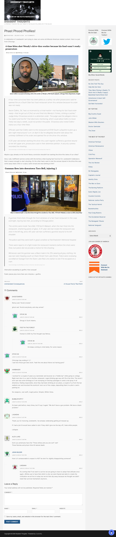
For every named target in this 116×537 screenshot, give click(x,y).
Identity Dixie (93, 179)
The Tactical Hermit (95, 204)
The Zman (91, 131)
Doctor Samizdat (94, 126)
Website (62, 508)
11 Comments (30, 35)
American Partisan (94, 142)
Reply (81, 299)
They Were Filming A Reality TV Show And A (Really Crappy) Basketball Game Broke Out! (99, 92)
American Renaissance (96, 146)
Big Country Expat (94, 114)
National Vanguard (94, 225)
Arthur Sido (9, 35)
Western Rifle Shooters (96, 122)
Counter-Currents (94, 196)
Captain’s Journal (94, 175)
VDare (90, 150)
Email (34, 508)
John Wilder (17, 452)
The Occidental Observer (96, 217)
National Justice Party (96, 200)
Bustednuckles (93, 208)
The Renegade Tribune (96, 221)
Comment (8, 492)
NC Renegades (93, 171)
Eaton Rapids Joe (94, 192)
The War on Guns (94, 183)
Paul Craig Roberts (94, 213)
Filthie (90, 167)
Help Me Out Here (94, 87)
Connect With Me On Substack (105, 267)
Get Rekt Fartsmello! (95, 104)
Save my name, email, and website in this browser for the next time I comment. (33, 516)
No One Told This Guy (95, 84)
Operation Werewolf (95, 158)
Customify (39, 533)
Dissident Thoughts (17, 21)
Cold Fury (91, 154)
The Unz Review (94, 163)
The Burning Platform (95, 188)
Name (6, 508)
